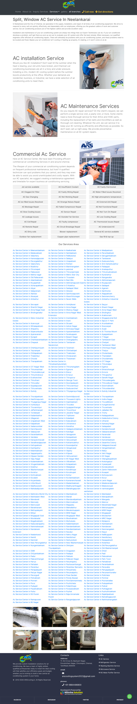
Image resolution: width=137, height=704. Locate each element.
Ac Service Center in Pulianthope (62, 586)
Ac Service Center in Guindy (25, 391)
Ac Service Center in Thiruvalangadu (99, 380)
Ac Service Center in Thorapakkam (99, 396)
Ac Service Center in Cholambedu (98, 353)
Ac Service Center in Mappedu (61, 505)
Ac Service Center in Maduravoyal (98, 486)
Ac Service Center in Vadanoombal (27, 426)
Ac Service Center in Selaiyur (60, 258)
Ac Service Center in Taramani (61, 348)
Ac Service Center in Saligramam (27, 291)
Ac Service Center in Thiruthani (26, 380)
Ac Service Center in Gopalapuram (27, 386)
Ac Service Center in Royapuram (98, 283)
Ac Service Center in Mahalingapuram (64, 489)
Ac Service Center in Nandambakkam (64, 526)
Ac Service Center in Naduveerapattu (28, 524)
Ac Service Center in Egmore (60, 369)
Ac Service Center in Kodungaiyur (98, 461)
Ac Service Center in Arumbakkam (98, 323)
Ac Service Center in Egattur (96, 367)
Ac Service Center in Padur (24, 556)
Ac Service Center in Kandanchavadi (99, 429)
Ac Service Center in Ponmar (96, 578)
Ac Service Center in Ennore (96, 372)
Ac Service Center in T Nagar (96, 337)
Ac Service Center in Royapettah (27, 283)
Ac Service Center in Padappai (97, 267)
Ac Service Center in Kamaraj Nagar (99, 424)
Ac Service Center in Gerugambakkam (100, 256)
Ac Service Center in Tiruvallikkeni (98, 402)
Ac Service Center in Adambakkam (27, 280)
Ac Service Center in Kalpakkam (26, 424)
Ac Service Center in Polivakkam (26, 578)
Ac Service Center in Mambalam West (29, 497)
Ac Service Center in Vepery (60, 451)
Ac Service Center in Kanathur (61, 426)
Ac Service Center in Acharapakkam (28, 285)
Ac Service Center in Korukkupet (62, 472)
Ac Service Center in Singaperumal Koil (100, 318)
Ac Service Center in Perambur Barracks (65, 567)
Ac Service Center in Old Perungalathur (100, 545)
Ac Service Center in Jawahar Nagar (63, 413)
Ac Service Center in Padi (94, 553)
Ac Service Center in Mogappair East (28, 516)
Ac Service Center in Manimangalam (63, 267)
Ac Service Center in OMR (24, 551)
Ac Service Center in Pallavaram (26, 272)
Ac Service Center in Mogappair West (64, 516)
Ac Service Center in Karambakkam (28, 434)
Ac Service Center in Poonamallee (98, 581)
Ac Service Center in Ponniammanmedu (65, 581)
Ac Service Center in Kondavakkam (99, 467)
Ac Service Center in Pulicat (95, 586)
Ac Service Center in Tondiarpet (26, 413)
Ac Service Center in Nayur (95, 532)
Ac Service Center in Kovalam (25, 478)
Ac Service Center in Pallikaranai (62, 256)
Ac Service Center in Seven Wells (62, 299)
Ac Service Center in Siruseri (60, 323)
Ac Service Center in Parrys (24, 562)
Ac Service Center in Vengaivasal (62, 448)
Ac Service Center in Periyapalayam (99, 570)
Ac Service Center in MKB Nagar (62, 513)
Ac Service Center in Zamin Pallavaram (100, 470)
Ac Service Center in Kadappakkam (99, 415)
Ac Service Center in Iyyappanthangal (64, 407)
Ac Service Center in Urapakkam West (29, 421)
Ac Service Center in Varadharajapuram (29, 442)
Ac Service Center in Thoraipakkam (28, 396)
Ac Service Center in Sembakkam (62, 253)
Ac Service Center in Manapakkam (98, 497)
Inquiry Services (40, 11)
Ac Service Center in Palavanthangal (28, 559)
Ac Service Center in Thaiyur (96, 350)
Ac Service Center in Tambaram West (100, 345)
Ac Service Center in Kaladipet (61, 418)
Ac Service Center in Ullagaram (26, 418)
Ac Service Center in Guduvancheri (63, 388)
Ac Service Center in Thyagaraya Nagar (29, 402)
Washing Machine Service (110, 666)
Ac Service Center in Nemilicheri (62, 537)
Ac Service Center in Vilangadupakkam (100, 459)
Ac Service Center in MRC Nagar (98, 518)
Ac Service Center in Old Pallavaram (28, 277)
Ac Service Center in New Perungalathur (30, 543)
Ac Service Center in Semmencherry (99, 296)
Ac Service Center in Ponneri (25, 581)
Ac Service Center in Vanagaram (62, 434)
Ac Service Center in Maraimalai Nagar (100, 505)
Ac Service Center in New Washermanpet (65, 543)
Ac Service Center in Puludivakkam (27, 589)
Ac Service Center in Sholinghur (97, 313)
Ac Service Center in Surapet (25, 337)
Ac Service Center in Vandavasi (97, 437)
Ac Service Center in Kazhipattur (27, 448)
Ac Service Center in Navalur (60, 532)
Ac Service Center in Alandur (25, 294)
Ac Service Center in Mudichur (26, 267)
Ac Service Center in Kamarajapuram (28, 258)
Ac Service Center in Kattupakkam (27, 445)
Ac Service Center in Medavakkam (27, 253)
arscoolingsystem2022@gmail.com (78, 676)
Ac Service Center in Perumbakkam (99, 253)
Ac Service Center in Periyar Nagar (27, 572)
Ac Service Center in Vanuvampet (62, 440)
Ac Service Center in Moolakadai (26, 518)
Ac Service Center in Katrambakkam (99, 440)
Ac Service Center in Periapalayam (27, 570)
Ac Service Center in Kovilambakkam (64, 478)
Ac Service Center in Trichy (95, 413)
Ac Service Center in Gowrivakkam (98, 386)
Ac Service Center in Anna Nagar (62, 307)
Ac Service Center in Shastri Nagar (98, 307)
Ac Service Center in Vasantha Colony (100, 442)
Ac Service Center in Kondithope (62, 470)
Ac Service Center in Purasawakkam (63, 589)
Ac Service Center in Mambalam (97, 494)
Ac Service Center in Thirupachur (98, 375)
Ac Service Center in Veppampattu (27, 453)
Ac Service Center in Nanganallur (98, 277)
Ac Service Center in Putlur (24, 591)
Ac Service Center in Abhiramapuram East (66, 283)
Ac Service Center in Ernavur (60, 375)
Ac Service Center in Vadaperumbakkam (65, 429)
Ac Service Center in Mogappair (97, 513)
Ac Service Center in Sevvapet (26, 304)
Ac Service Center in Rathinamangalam (100, 600)
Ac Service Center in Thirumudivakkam (100, 272)
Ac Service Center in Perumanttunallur (100, 572)
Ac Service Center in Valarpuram (26, 432)
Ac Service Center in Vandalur (25, 437)
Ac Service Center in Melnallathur (62, 507)
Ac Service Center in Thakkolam (62, 353)
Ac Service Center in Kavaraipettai (62, 445)
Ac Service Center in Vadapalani (97, 426)
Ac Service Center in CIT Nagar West (28, 367)
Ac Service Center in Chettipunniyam (28, 348)
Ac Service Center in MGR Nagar (98, 510)
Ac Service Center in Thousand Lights (64, 399)
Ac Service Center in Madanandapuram (100, 483)
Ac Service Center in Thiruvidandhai (99, 388)
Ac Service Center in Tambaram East (99, 340)
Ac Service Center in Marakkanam (27, 507)
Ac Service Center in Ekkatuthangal (99, 369)
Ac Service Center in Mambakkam (62, 494)
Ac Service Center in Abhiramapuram (99, 280)
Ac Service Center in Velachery (26, 256)
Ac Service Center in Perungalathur (28, 261)
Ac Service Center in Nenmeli (25, 540)
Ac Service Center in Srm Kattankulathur (101, 264)
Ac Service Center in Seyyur (96, 304)
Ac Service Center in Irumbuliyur (26, 405)
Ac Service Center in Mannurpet (26, 505)
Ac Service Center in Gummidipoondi (64, 396)
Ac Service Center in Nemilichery (98, 537)
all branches (74, 11)
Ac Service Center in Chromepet (26, 269)
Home (18, 11)
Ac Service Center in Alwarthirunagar (64, 296)
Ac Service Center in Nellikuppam (98, 535)
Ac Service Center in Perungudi (26, 575)
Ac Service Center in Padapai (60, 553)
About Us (26, 11)
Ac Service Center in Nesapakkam (98, 540)
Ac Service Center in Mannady (26, 502)
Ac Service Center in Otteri (95, 551)
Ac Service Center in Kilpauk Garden (28, 456)
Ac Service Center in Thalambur (26, 356)
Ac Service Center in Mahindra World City (30, 494)
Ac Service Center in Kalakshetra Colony (101, 418)
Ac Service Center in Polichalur (97, 575)
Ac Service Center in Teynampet (26, 350)
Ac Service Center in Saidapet (96, 285)
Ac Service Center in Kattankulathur (63, 442)
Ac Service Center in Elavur (59, 372)
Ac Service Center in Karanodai (97, 434)
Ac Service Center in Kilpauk (60, 453)
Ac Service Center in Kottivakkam (27, 475)
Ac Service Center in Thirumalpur (98, 364)
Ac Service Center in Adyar (24, 288)
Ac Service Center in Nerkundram (62, 540)
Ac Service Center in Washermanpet (28, 470)
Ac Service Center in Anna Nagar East (29, 310)
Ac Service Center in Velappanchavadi (100, 445)
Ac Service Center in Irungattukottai (99, 405)
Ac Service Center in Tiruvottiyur (62, 410)
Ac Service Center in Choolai (25, 359)
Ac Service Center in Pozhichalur (62, 583)
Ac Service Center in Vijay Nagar (26, 459)
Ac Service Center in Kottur (60, 475)
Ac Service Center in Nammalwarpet (28, 526)
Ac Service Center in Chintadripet (62, 350)
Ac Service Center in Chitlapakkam (27, 353)
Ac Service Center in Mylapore (97, 521)
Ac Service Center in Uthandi (96, 421)
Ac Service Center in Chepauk (25, 342)
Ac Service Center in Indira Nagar (98, 399)
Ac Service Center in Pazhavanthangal (64, 564)
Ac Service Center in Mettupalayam (28, 510)
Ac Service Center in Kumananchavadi (64, 480)
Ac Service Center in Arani (59, 321)
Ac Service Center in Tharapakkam (27, 361)
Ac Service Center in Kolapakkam (62, 464)
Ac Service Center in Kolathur (25, 467)
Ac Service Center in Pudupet (25, 586)
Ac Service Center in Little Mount (27, 483)
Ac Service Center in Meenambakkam (29, 250)
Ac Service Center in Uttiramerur (62, 424)
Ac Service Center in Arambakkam (62, 318)
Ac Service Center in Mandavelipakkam (65, 499)
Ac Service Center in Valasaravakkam (100, 432)
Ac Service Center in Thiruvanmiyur (63, 386)
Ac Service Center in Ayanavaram (27, 334)
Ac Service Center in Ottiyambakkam (28, 553)
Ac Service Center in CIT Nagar (97, 361)
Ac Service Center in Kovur (95, 478)
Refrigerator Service (108, 662)
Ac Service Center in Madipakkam (98, 250)
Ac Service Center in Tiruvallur (61, 405)
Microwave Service (107, 669)
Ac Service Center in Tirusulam (61, 277)
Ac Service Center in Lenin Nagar (98, 480)
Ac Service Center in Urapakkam (62, 261)
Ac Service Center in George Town (63, 380)
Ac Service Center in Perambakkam (99, 564)
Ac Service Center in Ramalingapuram (100, 597)
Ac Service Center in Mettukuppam (99, 507)
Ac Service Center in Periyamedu (62, 570)
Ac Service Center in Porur (24, 583)
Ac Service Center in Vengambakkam (99, 448)
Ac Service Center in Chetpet (96, 342)
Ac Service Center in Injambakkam (63, 402)
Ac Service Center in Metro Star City (63, 275)
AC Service (104, 659)
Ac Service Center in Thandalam (97, 356)
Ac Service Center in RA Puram (26, 594)
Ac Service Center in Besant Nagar (63, 337)
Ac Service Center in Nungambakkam (29, 545)
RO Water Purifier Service (110, 673)
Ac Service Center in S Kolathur (61, 285)
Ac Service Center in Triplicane (61, 415)
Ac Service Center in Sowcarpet (97, 326)
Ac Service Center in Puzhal (60, 591)
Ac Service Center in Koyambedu (27, 480)
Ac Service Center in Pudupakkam (98, 583)
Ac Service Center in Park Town (97, 559)
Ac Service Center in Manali (60, 497)
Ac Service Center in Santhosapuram (64, 294)
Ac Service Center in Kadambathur (27, 415)
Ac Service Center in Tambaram (97, 258)
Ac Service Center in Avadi (95, 329)
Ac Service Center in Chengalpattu (63, 340)
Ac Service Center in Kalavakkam (62, 421)
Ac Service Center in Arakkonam (98, 315)
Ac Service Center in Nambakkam (98, 524)
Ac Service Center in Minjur (24, 513)
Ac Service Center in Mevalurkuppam (64, 510)
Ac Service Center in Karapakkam (62, 437)
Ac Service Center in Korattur (25, 472)
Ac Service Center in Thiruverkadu (27, 388)
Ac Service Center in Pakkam (60, 556)
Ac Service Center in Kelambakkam (27, 451)
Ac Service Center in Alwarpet (25, 296)
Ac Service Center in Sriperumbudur (28, 331)
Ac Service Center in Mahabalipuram (28, 489)
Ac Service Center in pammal (60, 269)
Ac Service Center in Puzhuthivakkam (100, 591)
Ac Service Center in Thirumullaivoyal (28, 372)
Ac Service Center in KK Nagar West (63, 459)
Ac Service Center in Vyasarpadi (97, 464)
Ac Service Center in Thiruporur (61, 378)
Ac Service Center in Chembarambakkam (30, 340)
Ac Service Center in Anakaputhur (98, 269)
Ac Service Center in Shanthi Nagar (28, 307)
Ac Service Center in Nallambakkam (63, 524)
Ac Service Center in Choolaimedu (98, 359)
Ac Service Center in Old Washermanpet (101, 548)
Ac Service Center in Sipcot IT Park (99, 321)
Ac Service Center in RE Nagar (26, 602)
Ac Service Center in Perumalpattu (63, 572)
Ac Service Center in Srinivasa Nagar (64, 329)
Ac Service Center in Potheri (60, 264)
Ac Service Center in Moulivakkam (62, 518)
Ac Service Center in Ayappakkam (98, 334)
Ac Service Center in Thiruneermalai (63, 272)
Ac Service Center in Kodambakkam (28, 461)
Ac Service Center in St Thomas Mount (100, 331)
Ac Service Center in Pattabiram (97, 562)
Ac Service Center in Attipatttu (26, 329)
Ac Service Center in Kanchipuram (27, 429)
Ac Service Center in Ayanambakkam (64, 331)
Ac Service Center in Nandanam (97, 526)
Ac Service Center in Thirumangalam (63, 367)
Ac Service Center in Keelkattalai (62, 250)
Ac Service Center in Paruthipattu (62, 562)
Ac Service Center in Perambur (26, 567)
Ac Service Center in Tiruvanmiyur (27, 407)
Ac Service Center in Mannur (96, 502)
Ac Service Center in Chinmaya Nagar (100, 348)
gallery (64, 11)
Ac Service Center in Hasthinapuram (28, 399)
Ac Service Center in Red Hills (60, 280)
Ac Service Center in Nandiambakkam (64, 529)
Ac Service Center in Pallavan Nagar (63, 559)
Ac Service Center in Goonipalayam (63, 383)
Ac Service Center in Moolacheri (97, 516)
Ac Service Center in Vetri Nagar (97, 453)
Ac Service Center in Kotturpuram (98, 475)
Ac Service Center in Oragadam (61, 551)
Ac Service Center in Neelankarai (27, 535)
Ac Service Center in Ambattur (26, 299)
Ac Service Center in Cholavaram (62, 356)
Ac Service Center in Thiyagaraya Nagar (65, 391)
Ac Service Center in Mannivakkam (63, 502)
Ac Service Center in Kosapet (96, 472)
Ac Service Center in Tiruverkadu (98, 407)
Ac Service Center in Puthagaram (98, 589)
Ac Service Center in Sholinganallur (28, 313)
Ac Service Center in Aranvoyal (26, 323)
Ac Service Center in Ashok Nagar (62, 326)
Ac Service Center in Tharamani (61, 359)
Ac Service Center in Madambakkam (63, 483)
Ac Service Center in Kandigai (61, 432)
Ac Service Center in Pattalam (25, 564)
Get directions (105, 11)
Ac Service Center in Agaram (96, 288)
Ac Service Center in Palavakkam (98, 556)
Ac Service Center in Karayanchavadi (28, 440)
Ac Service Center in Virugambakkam (28, 464)
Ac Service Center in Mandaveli (26, 499)
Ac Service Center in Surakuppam (62, 334)
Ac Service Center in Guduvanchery (99, 261)
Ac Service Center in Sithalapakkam (28, 326)
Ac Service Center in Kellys (95, 451)
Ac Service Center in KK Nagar (97, 456)
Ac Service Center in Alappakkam (98, 294)
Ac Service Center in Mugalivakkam (28, 521)
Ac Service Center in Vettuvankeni (62, 456)
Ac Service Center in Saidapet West (63, 288)
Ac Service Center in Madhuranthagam (64, 486)
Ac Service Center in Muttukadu (61, 521)
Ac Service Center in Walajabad (61, 467)
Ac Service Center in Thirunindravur (28, 375)
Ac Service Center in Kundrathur (97, 275)
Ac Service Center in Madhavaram (27, 486)
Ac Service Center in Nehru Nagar (62, 535)
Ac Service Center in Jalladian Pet (98, 410)
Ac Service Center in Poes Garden (62, 575)
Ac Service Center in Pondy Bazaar (63, 578)
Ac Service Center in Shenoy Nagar (63, 310)
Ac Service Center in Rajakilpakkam (99, 594)
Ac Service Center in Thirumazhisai (27, 369)
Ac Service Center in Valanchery (26, 264)
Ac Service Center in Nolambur (97, 543)
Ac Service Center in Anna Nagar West (100, 310)
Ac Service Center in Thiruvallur (26, 383)
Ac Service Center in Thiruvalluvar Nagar (101, 383)
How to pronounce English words (111, 677)
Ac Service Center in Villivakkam (62, 461)
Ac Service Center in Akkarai (60, 291)
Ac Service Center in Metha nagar (27, 275)
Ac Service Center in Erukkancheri (27, 378)
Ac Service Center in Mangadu (97, 499)
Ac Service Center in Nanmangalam (99, 529)
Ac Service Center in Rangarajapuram (64, 600)
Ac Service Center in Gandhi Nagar (99, 378)
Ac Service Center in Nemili (24, 537)
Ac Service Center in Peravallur (97, 567)
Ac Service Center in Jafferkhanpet (28, 410)
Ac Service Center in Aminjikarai (61, 304)
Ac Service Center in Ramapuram (27, 600)
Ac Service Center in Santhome (97, 291)
